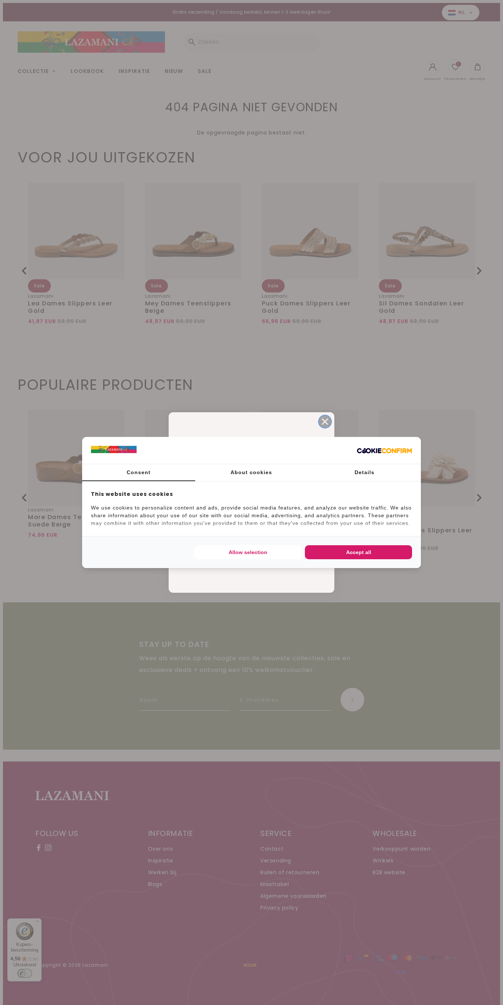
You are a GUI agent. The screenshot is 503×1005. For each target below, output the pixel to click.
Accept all (358, 552)
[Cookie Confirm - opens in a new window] (384, 450)
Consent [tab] (139, 472)
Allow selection (248, 552)
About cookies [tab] (251, 472)
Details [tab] (364, 472)
